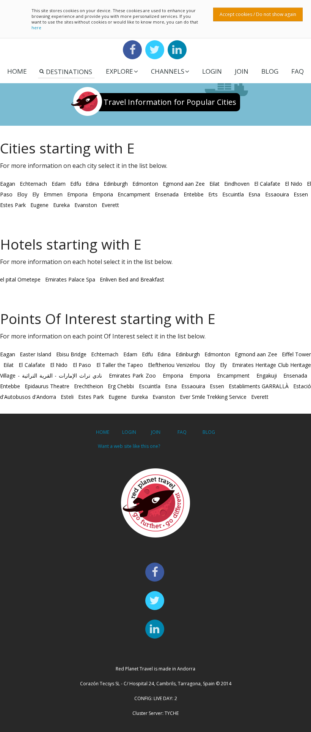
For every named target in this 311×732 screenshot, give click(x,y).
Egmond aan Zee (184, 183)
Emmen (53, 194)
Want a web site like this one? (129, 446)
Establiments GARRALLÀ (259, 386)
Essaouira (277, 194)
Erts (213, 194)
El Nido (293, 183)
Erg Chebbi (121, 386)
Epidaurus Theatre (47, 386)
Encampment (134, 194)
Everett (110, 205)
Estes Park (13, 205)
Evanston (85, 205)
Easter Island (35, 354)
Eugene (39, 205)
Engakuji (266, 375)
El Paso (82, 364)
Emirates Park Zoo (132, 375)
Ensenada (167, 194)
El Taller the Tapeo (119, 364)
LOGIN (212, 71)
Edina (92, 183)
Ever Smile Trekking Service (213, 396)
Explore (119, 71)
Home (17, 71)
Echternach (33, 183)
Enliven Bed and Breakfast (132, 279)
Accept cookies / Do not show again (258, 14)
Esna (254, 194)
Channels (167, 71)
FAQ (297, 71)
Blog (269, 71)
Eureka (61, 205)
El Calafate (267, 183)
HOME (102, 432)
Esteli (67, 396)
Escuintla (233, 194)
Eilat (214, 183)
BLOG (209, 432)
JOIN (241, 71)
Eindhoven (237, 183)
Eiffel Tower (296, 354)
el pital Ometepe (20, 279)
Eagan (7, 183)
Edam (59, 183)
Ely (35, 194)
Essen (301, 194)
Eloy (22, 194)
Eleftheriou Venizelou (173, 364)
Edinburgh (116, 183)
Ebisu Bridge (71, 354)
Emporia (77, 194)
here (36, 27)
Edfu (75, 183)
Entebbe (194, 194)
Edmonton (145, 183)
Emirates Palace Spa (70, 279)
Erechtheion (88, 386)
